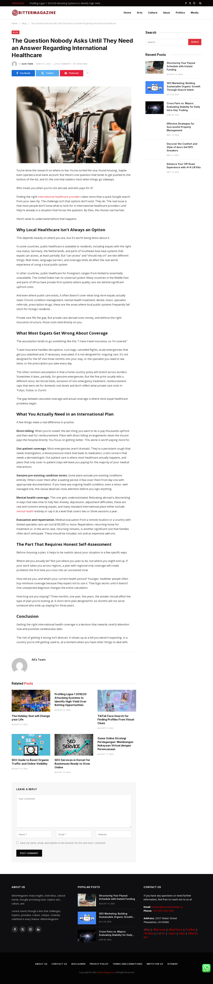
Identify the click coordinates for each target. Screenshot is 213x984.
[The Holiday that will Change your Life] (31, 701)
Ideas (166, 12)
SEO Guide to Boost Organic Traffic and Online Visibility (30, 761)
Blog (15, 32)
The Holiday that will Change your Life (31, 717)
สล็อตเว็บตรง (175, 929)
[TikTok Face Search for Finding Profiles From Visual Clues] (117, 701)
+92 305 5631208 (163, 910)
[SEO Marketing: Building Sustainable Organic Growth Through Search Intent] (154, 87)
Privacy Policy (99, 963)
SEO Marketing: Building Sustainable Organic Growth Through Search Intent (183, 86)
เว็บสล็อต (190, 929)
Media (195, 12)
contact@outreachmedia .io (167, 906)
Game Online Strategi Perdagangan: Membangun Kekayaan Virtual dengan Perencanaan (115, 744)
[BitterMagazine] (34, 13)
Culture (152, 12)
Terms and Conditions (127, 963)
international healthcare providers (59, 197)
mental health (25, 511)
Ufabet (172, 933)
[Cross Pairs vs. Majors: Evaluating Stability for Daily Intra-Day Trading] (154, 107)
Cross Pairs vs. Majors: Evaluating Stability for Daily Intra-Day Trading (183, 106)
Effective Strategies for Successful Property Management (180, 127)
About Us (41, 963)
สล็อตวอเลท (159, 929)
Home (127, 12)
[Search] (200, 3)
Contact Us (59, 963)
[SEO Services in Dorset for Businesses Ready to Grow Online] (74, 745)
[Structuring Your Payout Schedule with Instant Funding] (154, 67)
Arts (139, 12)
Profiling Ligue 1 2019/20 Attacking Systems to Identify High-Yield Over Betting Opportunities (67, 3)
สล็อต (147, 929)
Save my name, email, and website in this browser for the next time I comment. (63, 842)
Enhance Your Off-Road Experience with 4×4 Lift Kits (184, 166)
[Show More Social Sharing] (87, 73)
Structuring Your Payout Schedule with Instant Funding (181, 66)
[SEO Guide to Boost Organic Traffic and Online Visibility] (31, 745)
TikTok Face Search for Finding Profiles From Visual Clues (116, 719)
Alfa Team (27, 64)
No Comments (64, 64)
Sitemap (172, 963)
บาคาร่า (160, 933)
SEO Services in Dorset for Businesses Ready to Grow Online (72, 763)
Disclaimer (78, 963)
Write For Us (155, 963)
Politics (180, 12)
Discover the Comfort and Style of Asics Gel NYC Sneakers (182, 147)
